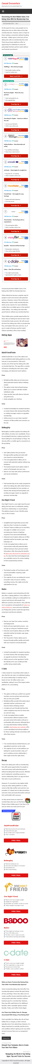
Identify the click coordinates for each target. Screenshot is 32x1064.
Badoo (6, 928)
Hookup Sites (6, 1038)
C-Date (6, 960)
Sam (17, 23)
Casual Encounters (11, 3)
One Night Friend (11, 896)
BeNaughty (8, 860)
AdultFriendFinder (11, 826)
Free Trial (16, 840)
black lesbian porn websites (18, 727)
